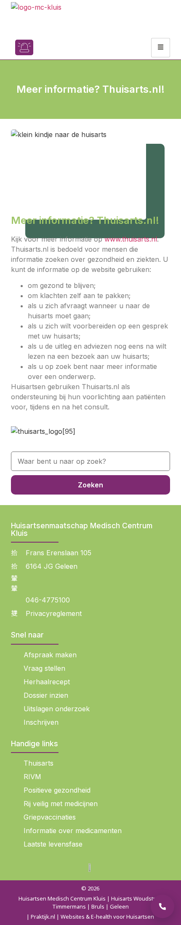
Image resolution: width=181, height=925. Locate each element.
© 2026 (90, 888)
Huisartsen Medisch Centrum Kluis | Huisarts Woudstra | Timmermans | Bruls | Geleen (90, 902)
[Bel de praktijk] (162, 906)
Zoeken (90, 485)
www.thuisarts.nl (130, 239)
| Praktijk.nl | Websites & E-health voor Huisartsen (90, 916)
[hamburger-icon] (160, 47)
